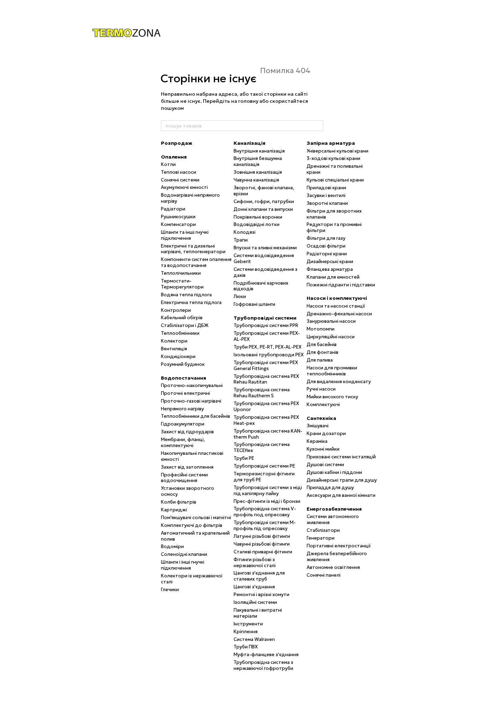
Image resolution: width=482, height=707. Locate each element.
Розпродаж (176, 143)
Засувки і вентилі (326, 195)
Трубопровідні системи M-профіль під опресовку (265, 525)
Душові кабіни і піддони (334, 472)
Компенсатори (178, 224)
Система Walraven (254, 639)
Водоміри (172, 546)
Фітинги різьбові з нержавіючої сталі (255, 563)
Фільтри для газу (326, 238)
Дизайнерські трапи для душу (342, 480)
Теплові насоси (178, 172)
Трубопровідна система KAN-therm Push (268, 434)
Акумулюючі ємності (184, 187)
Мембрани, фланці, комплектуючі (183, 442)
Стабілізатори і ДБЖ (185, 325)
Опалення (174, 157)
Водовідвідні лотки (256, 224)
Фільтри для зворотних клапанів (334, 214)
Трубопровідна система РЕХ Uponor (266, 406)
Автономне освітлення (333, 567)
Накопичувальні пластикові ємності (192, 456)
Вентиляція (174, 349)
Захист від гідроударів (187, 432)
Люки (240, 296)
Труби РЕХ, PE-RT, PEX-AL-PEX (268, 347)
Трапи (241, 240)
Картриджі (174, 510)
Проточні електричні (185, 393)
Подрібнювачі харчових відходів (261, 286)
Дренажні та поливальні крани (335, 169)
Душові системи (325, 465)
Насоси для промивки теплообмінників (332, 371)
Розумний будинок (183, 364)
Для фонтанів (322, 352)
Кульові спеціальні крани (335, 180)
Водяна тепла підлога (186, 295)
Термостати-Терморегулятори (182, 284)
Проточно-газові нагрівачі (191, 401)
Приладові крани (326, 188)
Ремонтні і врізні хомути (261, 595)
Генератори (321, 538)
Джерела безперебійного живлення (337, 557)
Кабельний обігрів (182, 318)
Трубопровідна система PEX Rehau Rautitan (266, 379)
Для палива (320, 360)
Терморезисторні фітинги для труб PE (264, 477)
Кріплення (246, 632)
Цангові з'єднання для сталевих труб (259, 576)
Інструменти (248, 624)
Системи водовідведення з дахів (265, 272)
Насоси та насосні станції (336, 306)
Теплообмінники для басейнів (195, 416)
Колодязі (244, 232)
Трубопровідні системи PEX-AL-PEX (267, 336)
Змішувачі (318, 426)
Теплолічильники (181, 273)
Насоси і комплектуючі (337, 298)
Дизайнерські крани (330, 262)
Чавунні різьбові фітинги (262, 544)
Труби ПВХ (246, 647)
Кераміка (317, 441)
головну (248, 101)
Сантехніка (321, 418)
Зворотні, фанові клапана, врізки (264, 191)
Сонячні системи (180, 180)
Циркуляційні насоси (331, 337)
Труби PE (244, 458)
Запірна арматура (331, 143)
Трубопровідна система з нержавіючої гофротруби (263, 665)
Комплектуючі (323, 405)
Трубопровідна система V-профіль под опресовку (265, 512)
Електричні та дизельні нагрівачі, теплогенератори (193, 249)
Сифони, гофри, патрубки (264, 201)
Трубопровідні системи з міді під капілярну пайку (268, 491)
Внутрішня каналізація (259, 151)
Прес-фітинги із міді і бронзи (267, 501)
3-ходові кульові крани (333, 158)
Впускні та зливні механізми (265, 248)
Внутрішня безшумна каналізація (258, 161)
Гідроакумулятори (182, 424)
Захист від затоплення (187, 467)
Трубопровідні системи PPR (266, 325)
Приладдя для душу (330, 488)
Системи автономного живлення (333, 519)
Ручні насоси (321, 389)
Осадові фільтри (326, 246)
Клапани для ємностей (333, 277)
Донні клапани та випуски (263, 209)
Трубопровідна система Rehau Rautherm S (262, 393)
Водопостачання (183, 378)
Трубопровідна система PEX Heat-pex (266, 420)
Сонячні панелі (324, 575)
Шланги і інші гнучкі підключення (182, 565)
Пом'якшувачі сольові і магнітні (196, 518)
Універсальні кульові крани (337, 151)
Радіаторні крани (327, 254)
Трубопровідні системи (265, 318)
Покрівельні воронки (258, 217)
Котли (168, 164)
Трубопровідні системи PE (264, 466)
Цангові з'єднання (254, 587)
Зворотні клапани (327, 203)
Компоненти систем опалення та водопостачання (196, 262)
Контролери (176, 310)
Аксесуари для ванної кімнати (341, 495)
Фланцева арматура (330, 269)
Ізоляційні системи (255, 602)
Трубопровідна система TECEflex (262, 447)
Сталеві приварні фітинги (263, 552)
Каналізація (249, 143)
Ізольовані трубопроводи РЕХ (269, 355)
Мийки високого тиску (332, 397)
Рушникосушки (178, 217)
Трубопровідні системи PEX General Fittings (266, 366)
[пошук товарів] (317, 125)
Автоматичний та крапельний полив (195, 536)
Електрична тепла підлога (191, 302)
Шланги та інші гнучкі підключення (185, 235)
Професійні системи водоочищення (184, 478)
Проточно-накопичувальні (192, 385)
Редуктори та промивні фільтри (334, 227)
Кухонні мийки (323, 449)
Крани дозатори (326, 433)
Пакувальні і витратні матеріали (258, 613)
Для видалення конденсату (339, 382)
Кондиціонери (178, 357)
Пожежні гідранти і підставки (341, 285)
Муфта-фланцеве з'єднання (266, 655)
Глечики (170, 590)
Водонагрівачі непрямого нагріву (190, 198)
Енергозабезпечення (334, 509)
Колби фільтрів (178, 502)
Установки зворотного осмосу (187, 491)
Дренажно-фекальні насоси (339, 314)
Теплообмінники (180, 333)
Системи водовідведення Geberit (264, 258)
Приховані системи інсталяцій (341, 457)
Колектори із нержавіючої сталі (191, 579)
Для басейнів (322, 344)
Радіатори (173, 209)
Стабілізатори (323, 530)
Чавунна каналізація (256, 180)
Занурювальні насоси (331, 321)
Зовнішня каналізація (258, 172)
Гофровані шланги (254, 304)
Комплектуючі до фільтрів (191, 525)
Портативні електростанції (338, 546)
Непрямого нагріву (182, 409)
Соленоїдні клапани (184, 554)
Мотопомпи (321, 329)
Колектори (174, 341)
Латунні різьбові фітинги (262, 536)
